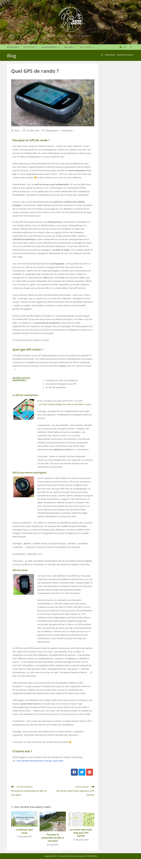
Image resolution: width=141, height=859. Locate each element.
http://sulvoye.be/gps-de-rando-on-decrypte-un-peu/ (67, 404)
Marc (17, 130)
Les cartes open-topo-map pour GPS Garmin (81, 832)
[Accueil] (102, 55)
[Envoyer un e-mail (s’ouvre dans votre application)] (125, 47)
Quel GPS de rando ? (125, 55)
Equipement (52, 130)
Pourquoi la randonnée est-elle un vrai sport (52, 837)
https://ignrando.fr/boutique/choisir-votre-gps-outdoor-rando (40, 761)
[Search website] (131, 47)
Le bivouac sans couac (24, 831)
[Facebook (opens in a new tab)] (121, 47)
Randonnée (67, 130)
